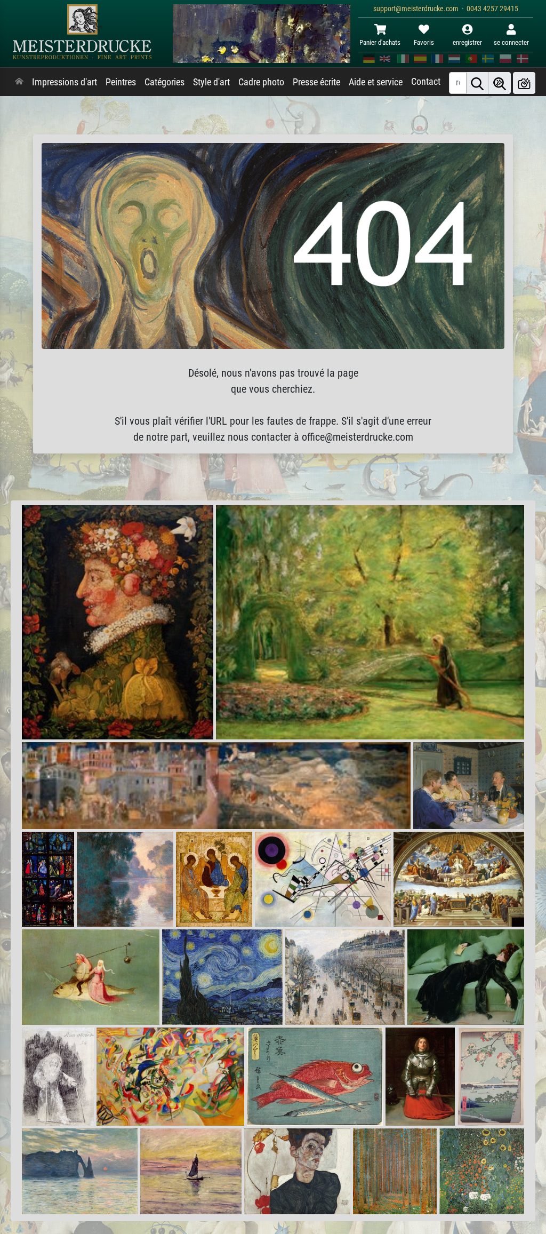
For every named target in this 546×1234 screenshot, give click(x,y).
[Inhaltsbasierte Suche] (499, 83)
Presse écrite (316, 82)
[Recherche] (477, 83)
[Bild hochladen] (524, 83)
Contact (425, 81)
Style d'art (211, 82)
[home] (19, 82)
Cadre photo (261, 82)
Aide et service (376, 82)
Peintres (121, 82)
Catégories (164, 82)
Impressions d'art (64, 82)
